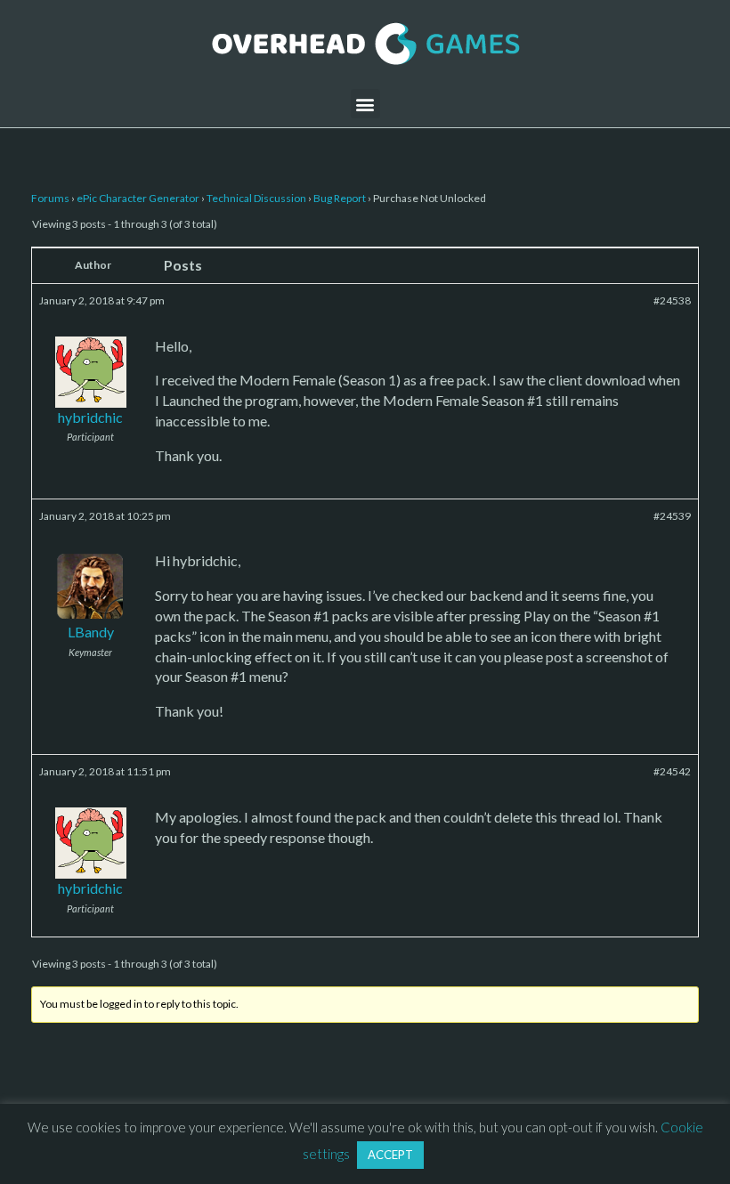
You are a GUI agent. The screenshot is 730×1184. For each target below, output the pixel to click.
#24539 (672, 516)
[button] (365, 103)
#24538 (672, 300)
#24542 (672, 771)
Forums (50, 198)
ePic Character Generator (138, 198)
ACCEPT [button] (390, 1155)
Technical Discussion (256, 198)
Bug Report (339, 198)
